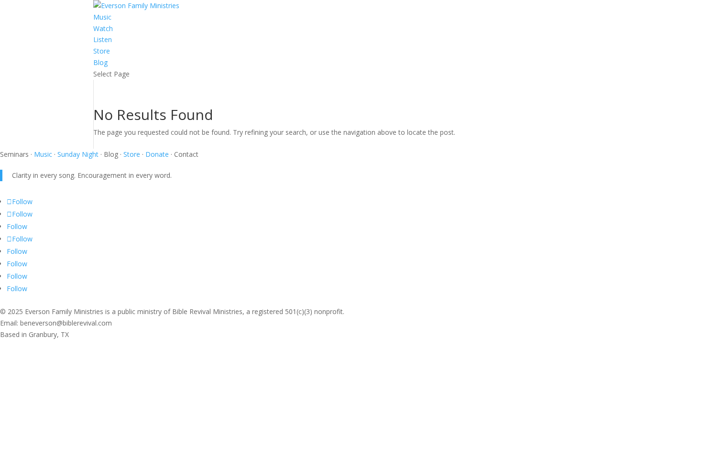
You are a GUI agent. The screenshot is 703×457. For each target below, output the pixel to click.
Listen (102, 39)
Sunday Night (77, 154)
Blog (100, 62)
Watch (103, 28)
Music (102, 17)
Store (101, 50)
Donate (157, 154)
